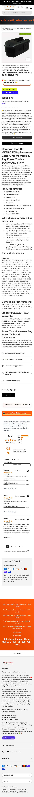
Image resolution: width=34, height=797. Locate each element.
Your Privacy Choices (22, 792)
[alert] (17, 405)
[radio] (24, 435)
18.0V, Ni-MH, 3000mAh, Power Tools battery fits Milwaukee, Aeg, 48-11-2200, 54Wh (16, 29)
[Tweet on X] (7, 390)
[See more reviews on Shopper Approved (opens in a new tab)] (15, 489)
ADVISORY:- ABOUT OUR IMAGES (17, 405)
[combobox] (17, 13)
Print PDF (8, 395)
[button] (22, 7)
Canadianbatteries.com (12, 787)
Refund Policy (13, 791)
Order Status (12, 789)
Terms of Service (6, 792)
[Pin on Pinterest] (14, 390)
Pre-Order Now (17, 137)
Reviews (14, 792)
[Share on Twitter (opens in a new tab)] (12, 489)
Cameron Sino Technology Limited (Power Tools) (15, 65)
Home (3, 27)
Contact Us (4, 789)
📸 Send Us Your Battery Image (15, 413)
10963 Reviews (11, 443)
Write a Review (17, 464)
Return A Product (21, 789)
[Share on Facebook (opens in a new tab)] (9, 489)
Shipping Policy (22, 791)
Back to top (17, 653)
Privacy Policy (5, 791)
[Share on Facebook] (11, 390)
